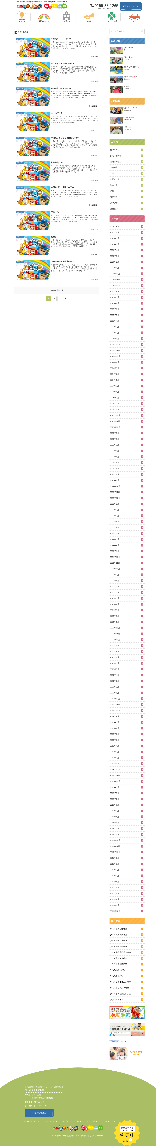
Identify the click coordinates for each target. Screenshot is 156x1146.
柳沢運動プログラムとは (31, 1121)
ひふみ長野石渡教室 (118, 929)
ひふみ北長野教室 (117, 970)
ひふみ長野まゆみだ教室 (120, 982)
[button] (142, 31)
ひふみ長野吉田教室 (118, 935)
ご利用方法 (65, 1121)
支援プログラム (50, 1121)
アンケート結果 (90, 1121)
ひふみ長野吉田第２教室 (120, 952)
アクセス (104, 1121)
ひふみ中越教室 (116, 976)
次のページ (57, 290)
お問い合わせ (132, 6)
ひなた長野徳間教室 (118, 964)
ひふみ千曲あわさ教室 (119, 988)
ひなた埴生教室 (116, 1000)
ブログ (77, 1121)
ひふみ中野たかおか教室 (120, 994)
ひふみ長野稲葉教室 (118, 940)
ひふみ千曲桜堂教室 (118, 958)
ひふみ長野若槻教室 (118, 946)
